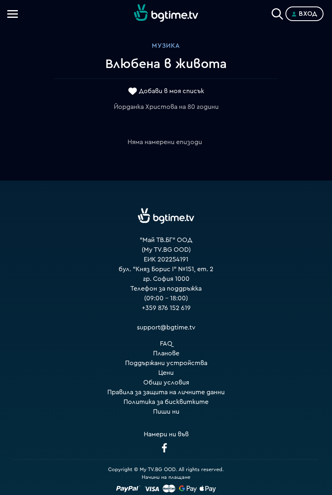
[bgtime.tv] (166, 216)
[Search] (277, 12)
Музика (166, 45)
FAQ (166, 343)
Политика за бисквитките (166, 402)
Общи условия (166, 382)
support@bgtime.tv (166, 327)
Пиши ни (166, 411)
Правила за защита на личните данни (166, 392)
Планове (166, 353)
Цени (166, 373)
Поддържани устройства (166, 363)
